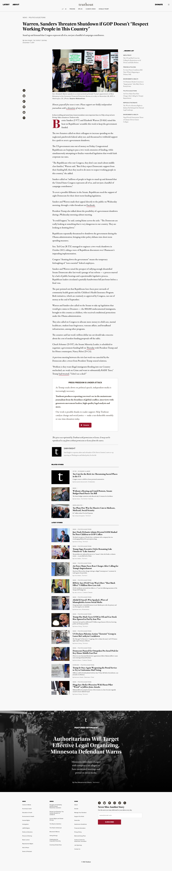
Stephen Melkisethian (77, 98)
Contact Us (77, 849)
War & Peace (25, 847)
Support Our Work (79, 816)
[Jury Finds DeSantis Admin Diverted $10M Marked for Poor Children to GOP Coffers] (60, 535)
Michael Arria (77, 609)
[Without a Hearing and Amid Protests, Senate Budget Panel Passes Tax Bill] (60, 494)
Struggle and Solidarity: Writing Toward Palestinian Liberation (56, 806)
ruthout (88, 515)
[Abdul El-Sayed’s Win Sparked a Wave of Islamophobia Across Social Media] (60, 603)
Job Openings (78, 845)
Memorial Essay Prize (80, 836)
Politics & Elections (37, 17)
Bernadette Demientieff (80, 482)
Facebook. (90, 205)
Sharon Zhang (78, 541)
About (16, 4)
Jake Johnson (78, 592)
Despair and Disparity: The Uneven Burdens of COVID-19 (57, 813)
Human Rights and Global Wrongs (56, 819)
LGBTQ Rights (26, 828)
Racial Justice (26, 840)
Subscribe (77, 820)
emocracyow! (89, 677)
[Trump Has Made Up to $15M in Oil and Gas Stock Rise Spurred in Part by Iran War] (60, 620)
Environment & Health (28, 816)
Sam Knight (28, 40)
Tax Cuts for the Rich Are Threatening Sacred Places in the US (95, 475)
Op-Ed (74, 471)
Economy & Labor (84, 471)
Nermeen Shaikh (78, 677)
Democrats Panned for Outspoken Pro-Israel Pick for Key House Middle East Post (95, 652)
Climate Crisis (91, 9)
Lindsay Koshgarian (79, 516)
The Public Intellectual (56, 828)
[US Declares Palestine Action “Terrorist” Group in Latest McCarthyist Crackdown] (60, 637)
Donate (159, 4)
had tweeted (64, 373)
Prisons (72, 9)
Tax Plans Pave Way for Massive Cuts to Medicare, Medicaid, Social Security (94, 509)
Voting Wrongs (54, 835)
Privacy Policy (78, 832)
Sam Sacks (77, 499)
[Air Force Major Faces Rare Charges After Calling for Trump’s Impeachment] (60, 569)
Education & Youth (27, 812)
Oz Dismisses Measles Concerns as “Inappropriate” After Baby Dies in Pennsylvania (133, 84)
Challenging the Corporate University (55, 840)
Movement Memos (55, 831)
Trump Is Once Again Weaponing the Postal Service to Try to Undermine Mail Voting (95, 669)
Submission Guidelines (80, 824)
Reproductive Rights (27, 843)
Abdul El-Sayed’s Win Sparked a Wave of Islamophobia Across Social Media (90, 601)
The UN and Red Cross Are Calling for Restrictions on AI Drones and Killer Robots (132, 60)
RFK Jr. (80, 9)
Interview (76, 665)
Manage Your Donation (80, 812)
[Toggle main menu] (167, 4)
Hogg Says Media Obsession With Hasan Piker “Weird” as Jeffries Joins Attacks (93, 686)
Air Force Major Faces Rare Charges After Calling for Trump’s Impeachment (133, 96)
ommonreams (87, 592)
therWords (91, 482)
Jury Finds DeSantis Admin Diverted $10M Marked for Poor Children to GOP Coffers (95, 533)
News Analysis (77, 505)
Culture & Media (26, 805)
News (25, 17)
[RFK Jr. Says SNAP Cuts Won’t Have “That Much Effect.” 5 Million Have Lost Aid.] (60, 586)
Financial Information (80, 828)
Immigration (25, 824)
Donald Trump (104, 9)
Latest (6, 4)
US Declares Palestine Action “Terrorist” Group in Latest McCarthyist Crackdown (94, 635)
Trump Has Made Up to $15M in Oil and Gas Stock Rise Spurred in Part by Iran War (95, 618)
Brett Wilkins (77, 660)
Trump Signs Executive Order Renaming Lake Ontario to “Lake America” (92, 550)
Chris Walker (77, 558)
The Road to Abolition (55, 824)
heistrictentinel (40, 40)
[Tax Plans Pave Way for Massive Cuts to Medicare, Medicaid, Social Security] (60, 511)
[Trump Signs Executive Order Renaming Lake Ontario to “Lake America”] (60, 552)
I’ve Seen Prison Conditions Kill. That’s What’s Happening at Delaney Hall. (133, 72)
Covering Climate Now (56, 845)
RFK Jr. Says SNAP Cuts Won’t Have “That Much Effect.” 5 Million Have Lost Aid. (94, 584)
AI (65, 9)
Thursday (90, 348)
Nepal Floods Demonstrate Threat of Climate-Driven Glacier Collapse (133, 119)
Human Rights (26, 820)
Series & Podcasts (27, 851)
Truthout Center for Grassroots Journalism (80, 840)
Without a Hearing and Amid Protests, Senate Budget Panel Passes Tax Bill (92, 492)
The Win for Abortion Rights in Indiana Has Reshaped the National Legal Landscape (133, 108)
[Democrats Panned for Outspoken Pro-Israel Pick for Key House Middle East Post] (60, 654)
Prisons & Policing (27, 836)
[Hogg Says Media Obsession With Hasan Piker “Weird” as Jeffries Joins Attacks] (60, 688)
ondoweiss (85, 609)
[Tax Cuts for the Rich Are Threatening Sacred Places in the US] (60, 477)
